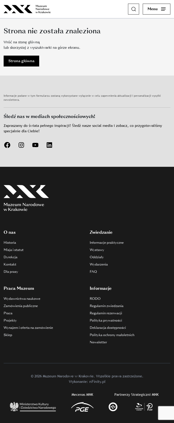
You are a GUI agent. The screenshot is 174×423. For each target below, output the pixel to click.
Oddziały (97, 257)
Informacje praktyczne (107, 242)
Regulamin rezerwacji (106, 313)
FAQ (93, 271)
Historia (10, 242)
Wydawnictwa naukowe (22, 298)
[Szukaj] (133, 9)
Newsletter (98, 342)
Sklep (8, 335)
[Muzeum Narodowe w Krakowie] (27, 9)
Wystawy (97, 250)
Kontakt (10, 264)
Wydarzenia (99, 264)
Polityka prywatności (106, 320)
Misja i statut (14, 250)
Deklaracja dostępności (108, 327)
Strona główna (21, 61)
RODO (95, 298)
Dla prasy (11, 271)
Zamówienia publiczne (21, 306)
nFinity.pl (97, 381)
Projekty (10, 320)
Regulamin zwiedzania (106, 306)
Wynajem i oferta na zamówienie (28, 327)
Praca (8, 313)
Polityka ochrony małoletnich (112, 335)
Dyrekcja (10, 257)
